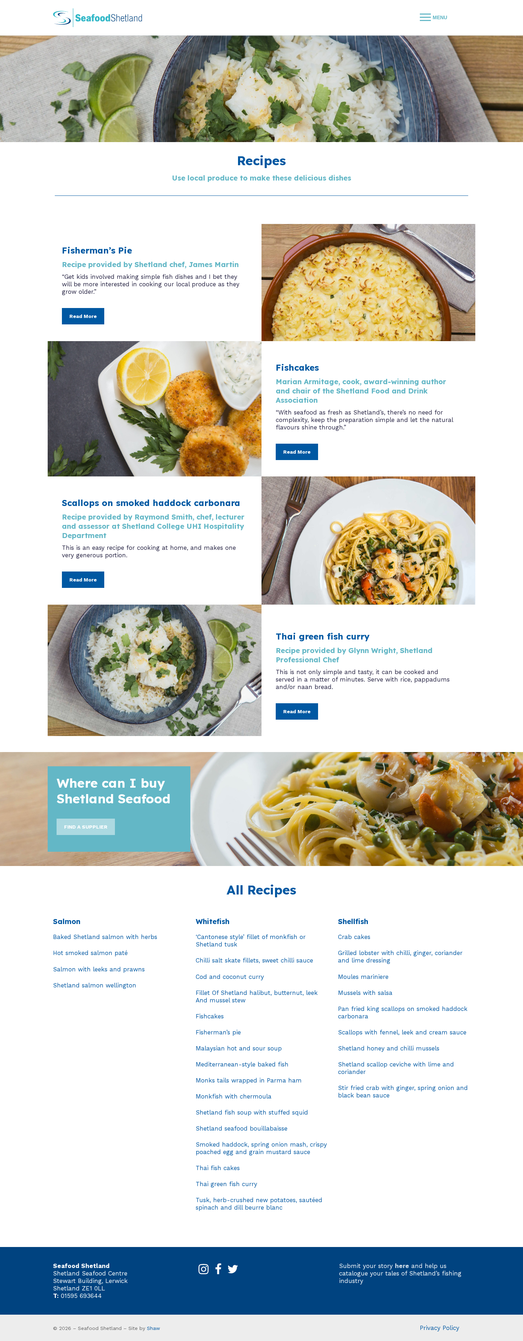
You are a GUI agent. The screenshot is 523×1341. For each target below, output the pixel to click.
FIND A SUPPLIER (85, 827)
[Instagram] (203, 1269)
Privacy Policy (439, 1327)
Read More (83, 316)
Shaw (153, 1328)
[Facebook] (218, 1269)
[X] (233, 1269)
